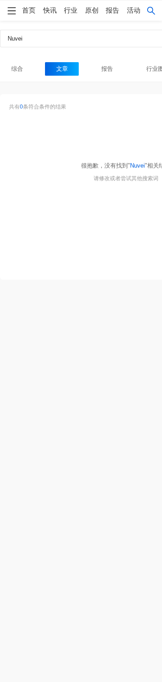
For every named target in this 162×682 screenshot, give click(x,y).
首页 (29, 10)
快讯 (50, 10)
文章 (62, 68)
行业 (70, 10)
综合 (17, 68)
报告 (112, 10)
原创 (92, 10)
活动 (133, 10)
